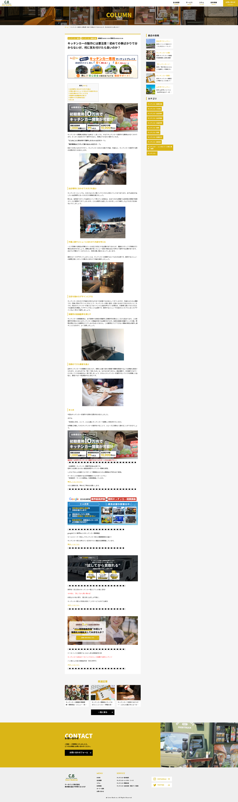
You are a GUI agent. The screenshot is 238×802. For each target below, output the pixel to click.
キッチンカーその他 (154, 109)
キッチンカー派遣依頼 (155, 123)
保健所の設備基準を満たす (77, 95)
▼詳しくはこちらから (75, 482)
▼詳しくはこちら (73, 544)
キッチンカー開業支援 (89, 38)
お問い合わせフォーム (79, 753)
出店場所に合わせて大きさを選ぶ (80, 89)
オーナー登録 (100, 788)
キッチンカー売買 (153, 132)
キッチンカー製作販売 (123, 777)
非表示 (85, 85)
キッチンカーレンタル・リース (125, 780)
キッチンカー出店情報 (155, 118)
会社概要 (176, 3)
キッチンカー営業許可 (155, 137)
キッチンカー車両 (74, 38)
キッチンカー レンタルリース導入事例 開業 (160, 148)
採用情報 (214, 3)
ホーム (66, 27)
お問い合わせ (100, 791)
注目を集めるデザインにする (78, 93)
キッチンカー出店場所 (155, 113)
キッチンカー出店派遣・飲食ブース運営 (127, 786)
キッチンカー (152, 153)
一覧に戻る (102, 712)
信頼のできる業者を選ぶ (77, 97)
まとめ (71, 100)
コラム (201, 3)
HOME (98, 777)
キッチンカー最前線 (154, 142)
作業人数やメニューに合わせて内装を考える (83, 91)
